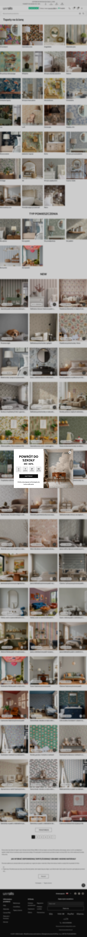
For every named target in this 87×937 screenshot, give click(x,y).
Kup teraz (28, 476)
